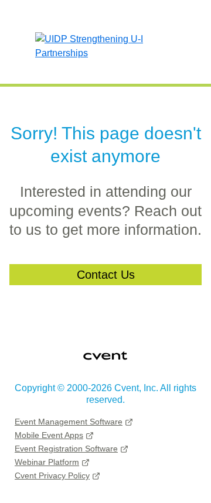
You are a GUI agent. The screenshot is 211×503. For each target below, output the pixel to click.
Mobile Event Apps (49, 435)
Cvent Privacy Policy (52, 475)
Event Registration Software (66, 448)
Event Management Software (68, 421)
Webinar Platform (47, 462)
